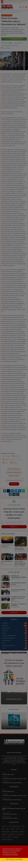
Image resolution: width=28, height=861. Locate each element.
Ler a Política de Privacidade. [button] (10, 854)
